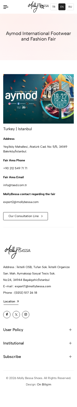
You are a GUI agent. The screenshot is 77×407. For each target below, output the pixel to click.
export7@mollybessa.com (33, 286)
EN (62, 6)
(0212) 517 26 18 (25, 293)
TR (53, 6)
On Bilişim (44, 384)
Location (9, 301)
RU (70, 6)
